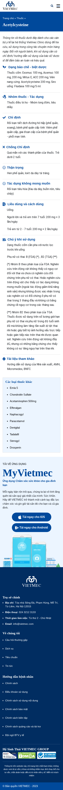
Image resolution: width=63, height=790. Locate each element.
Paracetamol (17, 421)
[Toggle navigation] (57, 5)
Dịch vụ (9, 648)
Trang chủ (8, 18)
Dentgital (15, 427)
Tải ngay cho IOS (33, 516)
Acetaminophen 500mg (23, 401)
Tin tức (9, 665)
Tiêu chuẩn (11, 657)
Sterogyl (14, 440)
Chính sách (11, 683)
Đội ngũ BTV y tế (14, 735)
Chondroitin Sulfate (20, 394)
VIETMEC (10, 5)
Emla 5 (14, 387)
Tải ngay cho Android (33, 527)
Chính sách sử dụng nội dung (21, 700)
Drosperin (15, 447)
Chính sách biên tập (16, 717)
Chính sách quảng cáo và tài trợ (23, 726)
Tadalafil (14, 434)
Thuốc (20, 18)
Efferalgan (15, 407)
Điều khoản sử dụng (16, 691)
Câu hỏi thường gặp (16, 639)
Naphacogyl (16, 414)
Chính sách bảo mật (16, 709)
